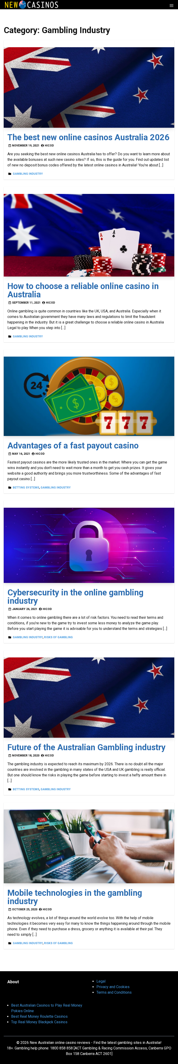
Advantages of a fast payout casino (73, 446)
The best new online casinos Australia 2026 (88, 137)
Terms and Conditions (114, 992)
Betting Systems (26, 487)
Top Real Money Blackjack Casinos (39, 1022)
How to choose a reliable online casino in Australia (83, 290)
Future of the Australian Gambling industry (86, 747)
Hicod (49, 145)
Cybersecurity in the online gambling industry (75, 597)
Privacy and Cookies (113, 987)
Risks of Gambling (58, 637)
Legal (100, 981)
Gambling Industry (28, 173)
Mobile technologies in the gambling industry (74, 897)
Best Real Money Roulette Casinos (39, 1016)
